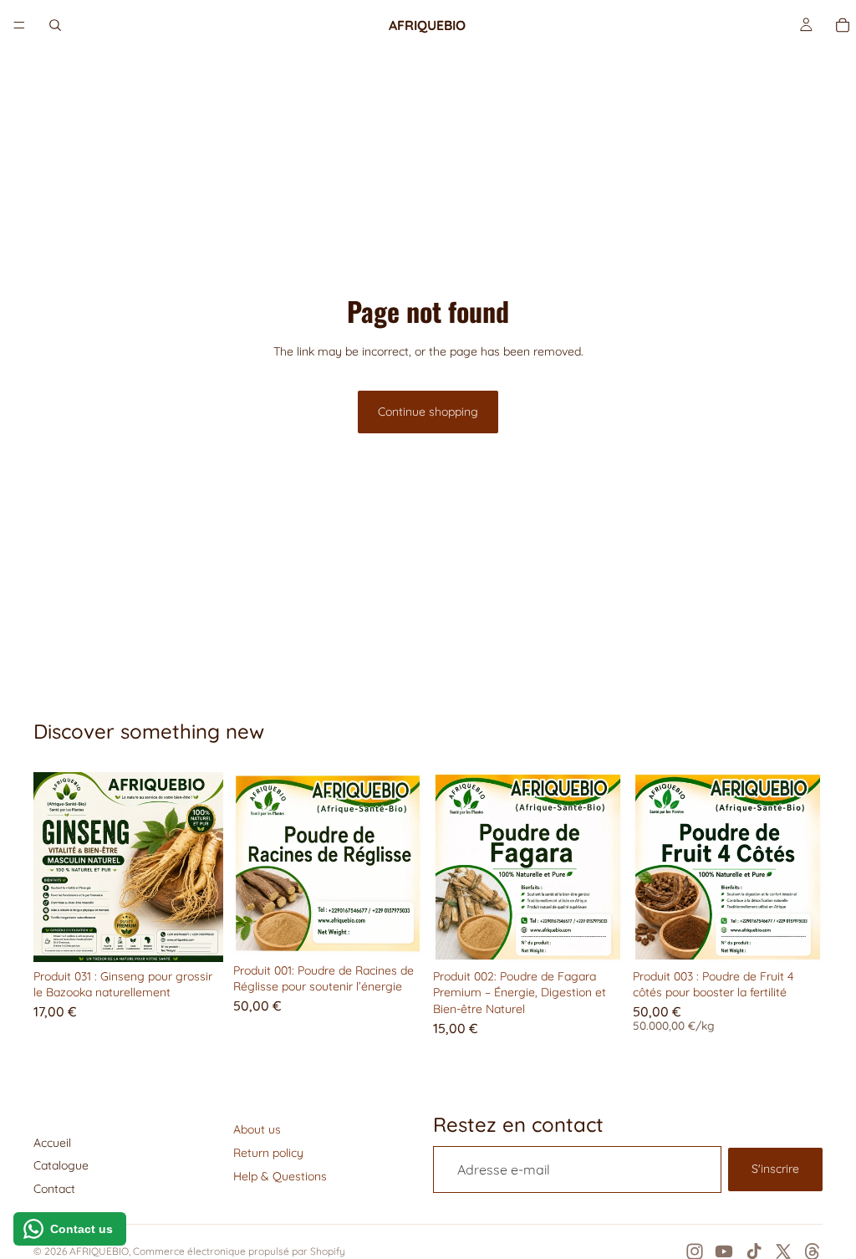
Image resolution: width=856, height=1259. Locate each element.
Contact (54, 1188)
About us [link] (257, 1129)
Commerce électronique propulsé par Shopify (239, 1251)
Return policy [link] (268, 1152)
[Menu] (19, 25)
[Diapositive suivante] (204, 866)
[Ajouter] (197, 936)
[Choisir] (797, 936)
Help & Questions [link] (280, 1176)
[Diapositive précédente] (51, 866)
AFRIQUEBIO (99, 1251)
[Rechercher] (55, 25)
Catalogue (61, 1165)
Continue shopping (428, 411)
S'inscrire (775, 1168)
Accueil (52, 1142)
